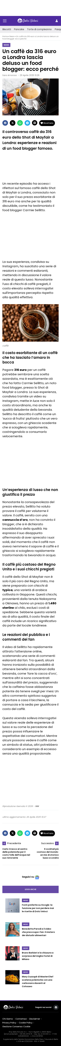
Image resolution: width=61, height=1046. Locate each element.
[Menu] (5, 20)
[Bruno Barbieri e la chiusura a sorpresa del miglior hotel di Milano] (12, 956)
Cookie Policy (25, 1022)
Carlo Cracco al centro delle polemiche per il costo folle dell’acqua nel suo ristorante (16, 853)
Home (5, 36)
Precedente (14, 843)
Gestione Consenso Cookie (16, 1026)
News (11, 36)
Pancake (19, 29)
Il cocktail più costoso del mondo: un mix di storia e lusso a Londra (48, 853)
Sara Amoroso (9, 75)
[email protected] (10, 1034)
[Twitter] (12, 123)
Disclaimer (34, 1018)
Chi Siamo (7, 1018)
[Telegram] (27, 123)
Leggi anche (30, 889)
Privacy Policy (9, 1022)
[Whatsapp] (20, 123)
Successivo (47, 843)
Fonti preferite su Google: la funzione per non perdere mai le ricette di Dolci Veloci (38, 908)
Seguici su (28, 877)
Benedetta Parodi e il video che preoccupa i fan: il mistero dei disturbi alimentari (38, 932)
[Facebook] (5, 123)
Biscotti (6, 29)
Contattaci (21, 1018)
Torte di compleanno (39, 29)
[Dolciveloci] (28, 21)
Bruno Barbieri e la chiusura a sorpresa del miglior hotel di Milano (37, 956)
